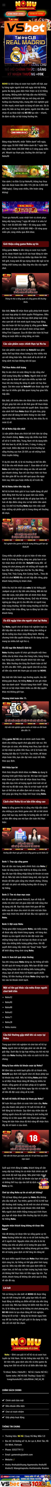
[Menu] (4, 4)
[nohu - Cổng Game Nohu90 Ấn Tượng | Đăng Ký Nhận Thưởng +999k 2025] (25, 5)
